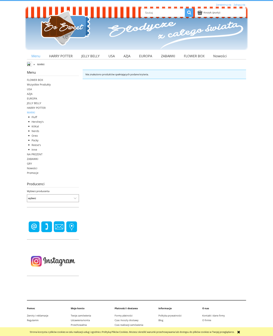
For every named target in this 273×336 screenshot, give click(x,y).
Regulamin (33, 320)
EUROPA (32, 98)
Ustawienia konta (80, 320)
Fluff (34, 117)
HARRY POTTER (36, 108)
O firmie (206, 320)
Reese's (36, 145)
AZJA (29, 94)
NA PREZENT (35, 154)
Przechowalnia (79, 325)
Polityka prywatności (169, 315)
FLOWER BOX (35, 80)
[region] (53, 226)
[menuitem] (36, 56)
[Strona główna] (64, 27)
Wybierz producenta (38, 191)
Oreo (35, 135)
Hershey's (38, 121)
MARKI (31, 112)
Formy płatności (123, 315)
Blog (160, 320)
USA (29, 89)
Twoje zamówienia (81, 315)
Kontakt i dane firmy (213, 315)
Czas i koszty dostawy (127, 320)
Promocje (32, 173)
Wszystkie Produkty (39, 84)
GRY (29, 163)
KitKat (35, 126)
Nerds (35, 131)
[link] (53, 226)
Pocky (35, 140)
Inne (34, 149)
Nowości (32, 168)
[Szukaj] (189, 12)
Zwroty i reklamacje (37, 315)
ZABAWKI (32, 159)
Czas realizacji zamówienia (129, 325)
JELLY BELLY (34, 103)
